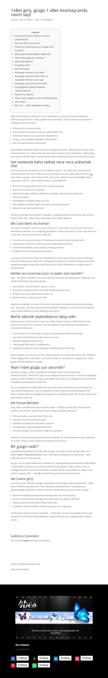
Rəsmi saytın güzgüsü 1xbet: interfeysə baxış (36, 98)
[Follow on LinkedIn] (56, 658)
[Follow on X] (34, 658)
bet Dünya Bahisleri (24, 61)
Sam (16, 19)
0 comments (46, 19)
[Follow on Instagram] (77, 658)
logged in (27, 540)
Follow (22, 658)
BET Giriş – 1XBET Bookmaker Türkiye (32, 105)
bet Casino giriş (22, 68)
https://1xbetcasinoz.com (29, 454)
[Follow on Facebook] (13, 658)
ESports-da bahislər (24, 94)
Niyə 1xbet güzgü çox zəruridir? (30, 57)
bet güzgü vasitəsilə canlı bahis (29, 72)
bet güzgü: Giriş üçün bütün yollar (31, 83)
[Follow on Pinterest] (13, 665)
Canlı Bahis (20, 101)
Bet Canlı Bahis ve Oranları (27, 43)
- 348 (36, 19)
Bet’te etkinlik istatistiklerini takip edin (33, 54)
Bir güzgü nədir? (22, 65)
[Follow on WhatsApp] (34, 665)
